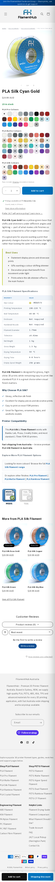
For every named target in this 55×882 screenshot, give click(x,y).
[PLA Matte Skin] (36, 140)
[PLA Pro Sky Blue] (47, 119)
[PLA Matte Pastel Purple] (36, 151)
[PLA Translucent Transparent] (31, 124)
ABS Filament (6, 809)
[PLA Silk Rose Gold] (47, 167)
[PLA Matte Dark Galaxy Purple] (42, 151)
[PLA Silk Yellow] (31, 167)
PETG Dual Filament (38, 789)
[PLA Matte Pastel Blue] (4, 151)
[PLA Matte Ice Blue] (36, 146)
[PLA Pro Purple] (20, 124)
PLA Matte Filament (9, 780)
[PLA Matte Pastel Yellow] (31, 140)
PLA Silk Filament (28, 28)
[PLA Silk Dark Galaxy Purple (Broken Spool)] (4, 177)
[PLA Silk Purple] (36, 172)
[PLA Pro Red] (47, 114)
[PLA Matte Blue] (42, 146)
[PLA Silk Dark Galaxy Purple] (42, 172)
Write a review (27, 645)
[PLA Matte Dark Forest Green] (26, 146)
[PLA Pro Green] (31, 119)
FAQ (31, 832)
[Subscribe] (41, 722)
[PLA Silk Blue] (26, 172)
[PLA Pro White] (4, 114)
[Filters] (5, 632)
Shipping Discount (41, 876)
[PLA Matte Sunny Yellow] (20, 140)
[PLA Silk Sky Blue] (20, 172)
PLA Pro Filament (8, 775)
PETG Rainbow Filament (40, 793)
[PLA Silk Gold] (36, 167)
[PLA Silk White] (4, 167)
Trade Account (36, 827)
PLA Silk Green (9, 587)
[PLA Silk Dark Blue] (31, 172)
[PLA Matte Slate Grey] (9, 135)
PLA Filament (13, 28)
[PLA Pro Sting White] (9, 114)
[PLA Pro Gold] (20, 119)
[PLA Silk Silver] (9, 167)
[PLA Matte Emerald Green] (9, 146)
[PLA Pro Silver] (31, 114)
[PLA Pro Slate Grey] (26, 114)
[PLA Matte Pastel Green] (47, 140)
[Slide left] (21, 85)
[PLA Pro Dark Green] (42, 119)
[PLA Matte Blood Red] (31, 135)
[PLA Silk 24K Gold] (42, 167)
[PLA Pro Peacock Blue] (9, 124)
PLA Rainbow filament (38, 479)
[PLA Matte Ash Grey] (15, 135)
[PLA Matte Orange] (9, 140)
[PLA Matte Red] (36, 135)
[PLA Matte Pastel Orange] (15, 140)
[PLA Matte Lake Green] (31, 146)
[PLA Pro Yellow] (15, 119)
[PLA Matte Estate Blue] (9, 151)
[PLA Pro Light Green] (36, 119)
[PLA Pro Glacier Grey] (20, 114)
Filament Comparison (39, 814)
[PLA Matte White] (4, 135)
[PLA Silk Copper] (4, 172)
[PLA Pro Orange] (9, 119)
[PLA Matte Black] (26, 135)
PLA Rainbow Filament (11, 789)
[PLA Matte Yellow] (26, 140)
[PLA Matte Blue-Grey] (20, 135)
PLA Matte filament (15, 479)
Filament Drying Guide (39, 809)
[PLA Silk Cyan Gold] (9, 172)
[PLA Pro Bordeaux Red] (42, 114)
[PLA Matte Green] (4, 146)
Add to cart (14, 876)
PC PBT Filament (8, 828)
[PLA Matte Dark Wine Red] (47, 135)
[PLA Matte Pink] (15, 156)
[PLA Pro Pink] (26, 124)
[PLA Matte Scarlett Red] (42, 135)
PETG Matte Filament (39, 775)
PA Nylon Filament (8, 819)
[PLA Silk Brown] (20, 167)
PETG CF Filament (37, 798)
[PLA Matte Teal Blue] (47, 146)
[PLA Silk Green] (15, 172)
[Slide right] (34, 85)
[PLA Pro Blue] (4, 124)
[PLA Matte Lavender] (26, 151)
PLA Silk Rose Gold (10, 551)
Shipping (16, 182)
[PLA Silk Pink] (47, 172)
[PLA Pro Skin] (26, 119)
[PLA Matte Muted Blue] (20, 151)
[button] (6, 14)
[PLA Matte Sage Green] (15, 146)
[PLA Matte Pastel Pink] (9, 156)
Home (4, 28)
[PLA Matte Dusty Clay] (42, 140)
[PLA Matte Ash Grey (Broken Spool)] (20, 156)
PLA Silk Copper (35, 551)
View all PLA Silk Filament (13, 599)
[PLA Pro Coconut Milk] (15, 114)
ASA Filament (6, 814)
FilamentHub (17, 867)
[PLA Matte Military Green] (20, 146)
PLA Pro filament (38, 475)
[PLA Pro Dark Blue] (15, 124)
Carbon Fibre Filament (10, 833)
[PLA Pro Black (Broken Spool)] (36, 124)
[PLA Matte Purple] (31, 151)
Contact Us (34, 845)
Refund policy (30, 867)
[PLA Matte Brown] (4, 140)
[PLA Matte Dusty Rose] (4, 156)
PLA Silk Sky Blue (35, 587)
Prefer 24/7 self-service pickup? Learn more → (22, 213)
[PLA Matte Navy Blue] (15, 151)
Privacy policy (43, 867)
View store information (15, 208)
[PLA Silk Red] (15, 167)
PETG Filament (36, 771)
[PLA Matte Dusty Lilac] (47, 151)
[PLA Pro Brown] (4, 119)
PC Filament (6, 824)
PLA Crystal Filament (10, 794)
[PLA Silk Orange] (26, 167)
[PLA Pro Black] (36, 114)
